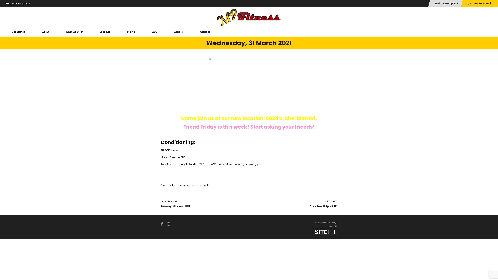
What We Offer (74, 31)
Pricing (131, 31)
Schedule (105, 31)
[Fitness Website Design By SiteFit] (325, 231)
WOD (154, 31)
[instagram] (168, 224)
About (45, 31)
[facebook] (162, 224)
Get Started (18, 31)
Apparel (178, 31)
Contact (205, 31)
